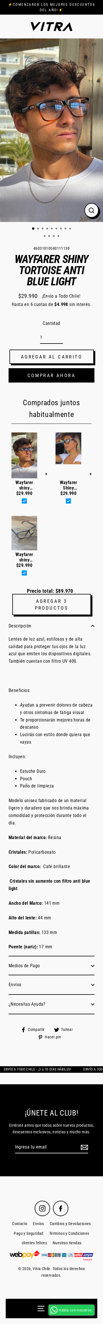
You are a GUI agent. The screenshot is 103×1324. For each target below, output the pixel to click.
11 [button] (49, 236)
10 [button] (45, 236)
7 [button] (61, 229)
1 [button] (33, 228)
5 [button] (52, 229)
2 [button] (38, 229)
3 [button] (43, 229)
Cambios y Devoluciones (70, 1223)
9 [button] (70, 229)
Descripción (20, 626)
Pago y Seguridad (28, 1233)
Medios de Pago (24, 965)
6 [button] (57, 229)
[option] (51, 130)
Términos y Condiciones (69, 1233)
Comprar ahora (51, 375)
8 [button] (66, 229)
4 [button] (47, 229)
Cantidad (51, 323)
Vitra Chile (41, 1268)
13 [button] (59, 236)
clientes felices (34, 1243)
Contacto (19, 1223)
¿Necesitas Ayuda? (27, 1004)
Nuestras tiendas (67, 1243)
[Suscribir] (83, 1147)
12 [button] (54, 236)
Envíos (15, 984)
